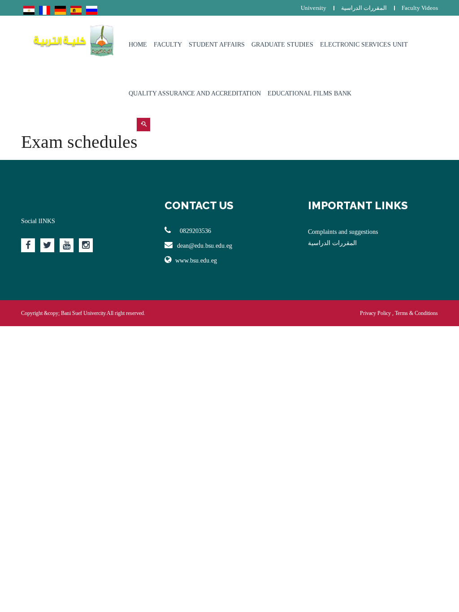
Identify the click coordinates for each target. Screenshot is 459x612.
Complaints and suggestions (343, 231)
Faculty (168, 44)
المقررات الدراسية (364, 7)
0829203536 (194, 231)
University (313, 7)
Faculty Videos (420, 7)
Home (138, 44)
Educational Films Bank (309, 93)
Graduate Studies (282, 44)
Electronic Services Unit (364, 44)
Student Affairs (217, 44)
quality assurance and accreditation (195, 93)
